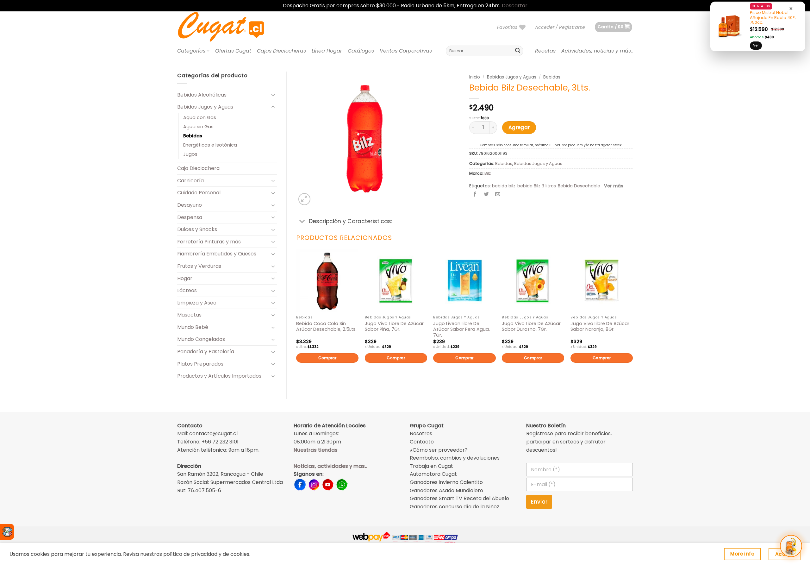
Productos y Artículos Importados (219, 376)
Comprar (327, 358)
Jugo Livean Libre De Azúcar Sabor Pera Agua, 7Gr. (461, 329)
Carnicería (190, 180)
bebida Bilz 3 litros (536, 186)
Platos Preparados (200, 363)
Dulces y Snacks (197, 229)
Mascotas (189, 314)
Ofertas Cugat (233, 50)
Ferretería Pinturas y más (209, 241)
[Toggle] (273, 94)
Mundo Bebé (192, 327)
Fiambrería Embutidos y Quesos (216, 253)
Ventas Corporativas (406, 50)
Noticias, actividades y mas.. (330, 466)
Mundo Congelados (201, 339)
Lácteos (187, 290)
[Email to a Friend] (498, 195)
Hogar (184, 278)
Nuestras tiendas (316, 450)
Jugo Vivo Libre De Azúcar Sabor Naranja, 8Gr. (599, 326)
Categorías (191, 50)
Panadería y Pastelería (205, 351)
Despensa (189, 217)
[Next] (632, 317)
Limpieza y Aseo (196, 302)
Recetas (545, 50)
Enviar (539, 501)
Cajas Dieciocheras (281, 50)
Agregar (519, 127)
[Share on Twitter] (486, 195)
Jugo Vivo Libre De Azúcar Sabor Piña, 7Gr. (394, 326)
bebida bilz (503, 186)
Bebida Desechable (579, 186)
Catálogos (361, 50)
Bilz (487, 173)
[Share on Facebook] (475, 195)
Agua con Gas (199, 117)
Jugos (190, 154)
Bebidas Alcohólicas (202, 94)
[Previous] (296, 317)
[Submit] (517, 51)
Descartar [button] (514, 5)
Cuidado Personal (199, 192)
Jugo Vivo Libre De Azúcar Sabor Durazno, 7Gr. (531, 326)
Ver (756, 45)
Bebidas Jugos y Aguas (205, 106)
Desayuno (189, 205)
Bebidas (192, 136)
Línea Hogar (327, 50)
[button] (560, 27)
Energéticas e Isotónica (210, 145)
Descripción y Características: (350, 221)
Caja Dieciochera (198, 168)
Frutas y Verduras (199, 266)
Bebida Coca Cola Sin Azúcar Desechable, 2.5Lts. (326, 326)
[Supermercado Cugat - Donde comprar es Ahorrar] (228, 27)
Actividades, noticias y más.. (597, 50)
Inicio (474, 77)
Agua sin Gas (198, 126)
